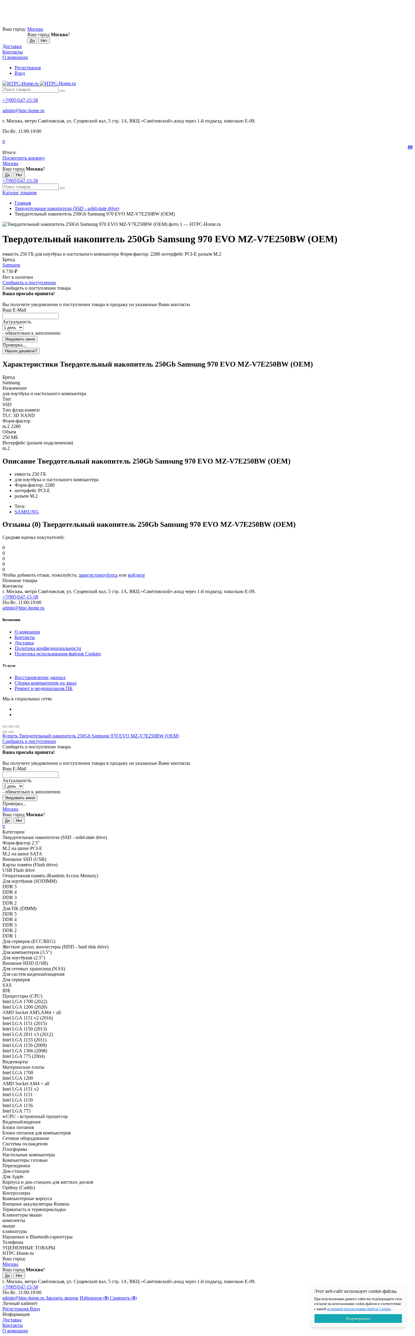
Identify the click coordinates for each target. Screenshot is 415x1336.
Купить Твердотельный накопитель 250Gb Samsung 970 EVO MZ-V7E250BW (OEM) (90, 735)
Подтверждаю (358, 1318)
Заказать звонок (62, 1297)
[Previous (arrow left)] (4, 732)
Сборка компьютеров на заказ (45, 682)
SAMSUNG (27, 511)
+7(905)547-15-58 (20, 100)
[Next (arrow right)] (11, 732)
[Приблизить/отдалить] (17, 726)
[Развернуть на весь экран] (11, 726)
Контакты (12, 51)
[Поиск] (62, 91)
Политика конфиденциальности (48, 648)
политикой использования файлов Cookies (359, 1309)
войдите (136, 575)
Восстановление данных (40, 677)
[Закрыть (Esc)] (4, 726)
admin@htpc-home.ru (23, 110)
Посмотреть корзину (23, 158)
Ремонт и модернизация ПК (44, 688)
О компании (15, 57)
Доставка (12, 46)
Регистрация (28, 67)
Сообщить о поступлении (29, 282)
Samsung (11, 265)
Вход (20, 73)
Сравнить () (123, 1297)
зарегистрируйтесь (98, 575)
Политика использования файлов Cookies (58, 653)
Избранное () (95, 1297)
